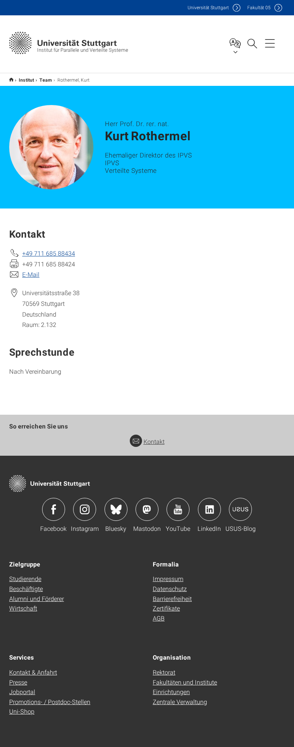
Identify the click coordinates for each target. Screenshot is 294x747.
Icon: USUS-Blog (240, 509)
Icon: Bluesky (116, 509)
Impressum (168, 579)
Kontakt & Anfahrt (33, 672)
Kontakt (154, 441)
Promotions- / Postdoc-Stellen (49, 702)
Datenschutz (170, 588)
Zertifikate (166, 608)
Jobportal (22, 692)
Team (45, 80)
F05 (259, 7)
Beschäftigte (26, 588)
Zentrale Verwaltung (180, 702)
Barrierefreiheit (172, 598)
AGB (159, 618)
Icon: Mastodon (147, 509)
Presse (18, 682)
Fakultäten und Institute (185, 682)
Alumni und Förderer (36, 598)
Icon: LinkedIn (209, 509)
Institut (26, 80)
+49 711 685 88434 (48, 253)
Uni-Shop (21, 711)
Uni (208, 7)
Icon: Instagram (84, 509)
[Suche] (252, 43)
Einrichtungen (171, 692)
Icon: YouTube (178, 509)
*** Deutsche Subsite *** (11, 79)
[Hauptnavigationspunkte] (270, 43)
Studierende (25, 579)
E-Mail (30, 274)
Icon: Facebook (53, 509)
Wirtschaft (23, 608)
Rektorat (164, 672)
